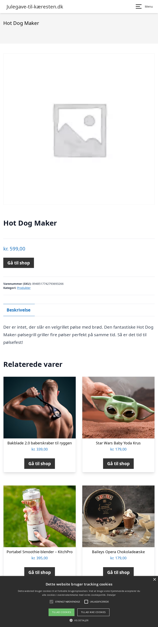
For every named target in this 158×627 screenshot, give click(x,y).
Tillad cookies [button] (61, 612)
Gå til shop (18, 263)
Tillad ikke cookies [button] (93, 612)
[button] (79, 620)
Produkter (24, 288)
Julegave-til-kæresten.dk (35, 6)
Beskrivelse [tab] (18, 310)
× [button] (154, 579)
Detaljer (111, 594)
